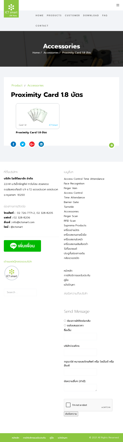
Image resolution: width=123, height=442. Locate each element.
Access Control (73, 193)
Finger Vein (70, 188)
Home (40, 15)
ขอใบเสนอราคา (75, 325)
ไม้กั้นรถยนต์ (70, 249)
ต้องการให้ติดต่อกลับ (78, 321)
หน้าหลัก (68, 271)
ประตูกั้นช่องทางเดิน (74, 253)
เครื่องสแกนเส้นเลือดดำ (76, 244)
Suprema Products (75, 225)
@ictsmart (17, 227)
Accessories (51, 53)
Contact (42, 25)
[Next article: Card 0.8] (111, 145)
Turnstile (69, 207)
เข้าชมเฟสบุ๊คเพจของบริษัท (18, 262)
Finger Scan (71, 216)
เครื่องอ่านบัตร (71, 230)
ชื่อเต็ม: (68, 330)
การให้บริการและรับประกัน (77, 275)
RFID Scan (70, 221)
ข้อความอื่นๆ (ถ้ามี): (75, 381)
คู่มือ (66, 280)
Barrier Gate (71, 202)
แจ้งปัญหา (69, 285)
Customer (72, 15)
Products (54, 15)
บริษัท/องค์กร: (72, 346)
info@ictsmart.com (23, 222)
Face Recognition (74, 184)
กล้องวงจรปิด (71, 258)
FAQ (105, 15)
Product (17, 85)
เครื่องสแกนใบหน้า (73, 239)
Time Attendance (74, 197)
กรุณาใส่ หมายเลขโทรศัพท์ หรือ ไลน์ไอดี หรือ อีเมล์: (89, 363)
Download (91, 15)
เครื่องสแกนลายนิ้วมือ (75, 235)
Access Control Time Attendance (84, 179)
